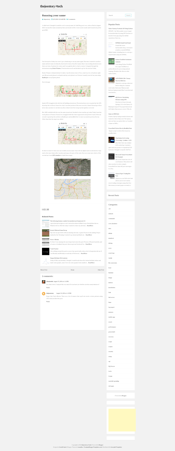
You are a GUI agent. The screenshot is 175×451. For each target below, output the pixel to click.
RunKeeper (45, 77)
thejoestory (50, 293)
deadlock (111, 238)
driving (110, 243)
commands (111, 218)
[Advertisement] (122, 420)
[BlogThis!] (44, 209)
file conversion (112, 263)
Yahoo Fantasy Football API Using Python (120, 28)
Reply (48, 287)
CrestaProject (62, 447)
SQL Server (111, 366)
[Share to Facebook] (48, 209)
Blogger (124, 395)
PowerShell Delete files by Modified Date (120, 128)
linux (109, 302)
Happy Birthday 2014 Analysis (58, 258)
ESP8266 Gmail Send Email (123, 43)
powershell (111, 332)
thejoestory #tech (51, 6)
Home (72, 270)
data (109, 228)
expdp (110, 258)
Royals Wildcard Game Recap (58, 230)
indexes (110, 282)
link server (111, 297)
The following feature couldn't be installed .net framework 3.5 (67, 221)
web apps (111, 386)
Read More (90, 225)
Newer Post (44, 270)
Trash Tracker (54, 249)
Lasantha (80, 447)
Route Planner (57, 68)
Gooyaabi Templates (116, 447)
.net (109, 209)
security (110, 351)
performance (112, 327)
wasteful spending (113, 381)
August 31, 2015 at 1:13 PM (63, 293)
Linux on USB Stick (113, 114)
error (109, 248)
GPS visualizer (56, 155)
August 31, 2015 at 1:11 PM (61, 281)
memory (110, 312)
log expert (111, 307)
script (110, 341)
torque (110, 376)
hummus (110, 273)
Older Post (101, 270)
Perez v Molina (54, 239)
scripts (110, 346)
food (109, 268)
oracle (110, 322)
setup (110, 356)
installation (111, 287)
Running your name (54, 15)
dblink (110, 233)
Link (109, 292)
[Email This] (43, 209)
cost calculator (112, 223)
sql (109, 361)
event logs (111, 253)
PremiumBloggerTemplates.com (93, 447)
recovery (110, 337)
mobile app (111, 317)
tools (110, 371)
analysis (110, 213)
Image (110, 278)
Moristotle (49, 281)
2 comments (71, 19)
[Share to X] (46, 209)
